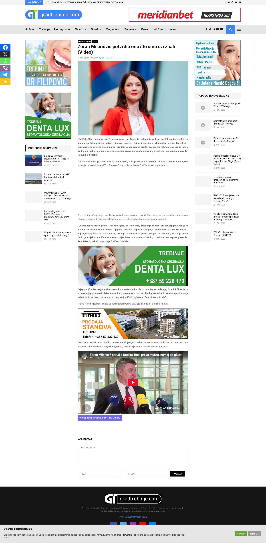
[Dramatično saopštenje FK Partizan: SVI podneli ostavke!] (33, 178)
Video (95, 41)
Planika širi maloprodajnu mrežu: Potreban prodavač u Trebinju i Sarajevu (226, 217)
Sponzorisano (167, 29)
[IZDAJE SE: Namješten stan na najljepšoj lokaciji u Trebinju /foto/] (203, 199)
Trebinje (44, 29)
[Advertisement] (133, 191)
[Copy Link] (5, 81)
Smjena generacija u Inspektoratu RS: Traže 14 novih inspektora (56, 159)
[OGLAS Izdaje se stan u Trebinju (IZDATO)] (203, 236)
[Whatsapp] (5, 61)
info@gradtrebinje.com (136, 517)
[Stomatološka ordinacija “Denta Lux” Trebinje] (203, 125)
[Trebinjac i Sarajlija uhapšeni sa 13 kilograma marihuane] (203, 181)
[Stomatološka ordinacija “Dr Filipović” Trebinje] (203, 107)
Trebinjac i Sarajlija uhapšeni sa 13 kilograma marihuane (226, 180)
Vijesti (79, 29)
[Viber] (5, 67)
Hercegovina (62, 29)
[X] (5, 54)
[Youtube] (218, 29)
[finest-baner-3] (133, 338)
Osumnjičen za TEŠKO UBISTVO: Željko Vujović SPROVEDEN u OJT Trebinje (87, 2)
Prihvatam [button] (240, 534)
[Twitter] (211, 29)
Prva (31, 29)
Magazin (111, 29)
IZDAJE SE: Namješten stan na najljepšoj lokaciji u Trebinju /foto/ (227, 198)
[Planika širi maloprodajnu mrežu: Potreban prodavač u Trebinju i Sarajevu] (203, 218)
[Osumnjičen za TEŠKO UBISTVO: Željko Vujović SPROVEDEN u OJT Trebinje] (33, 197)
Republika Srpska (84, 41)
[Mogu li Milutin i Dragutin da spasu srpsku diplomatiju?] (33, 236)
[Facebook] (207, 29)
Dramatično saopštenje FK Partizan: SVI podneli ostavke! (57, 177)
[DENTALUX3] (133, 285)
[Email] (222, 29)
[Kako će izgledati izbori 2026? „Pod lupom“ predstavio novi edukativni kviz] (33, 215)
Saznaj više (255, 534)
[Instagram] (214, 29)
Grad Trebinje (91, 57)
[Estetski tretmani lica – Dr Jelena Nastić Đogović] (203, 142)
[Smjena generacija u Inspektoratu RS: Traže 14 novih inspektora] (33, 160)
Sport (94, 29)
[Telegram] (5, 74)
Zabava (129, 29)
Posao (145, 29)
